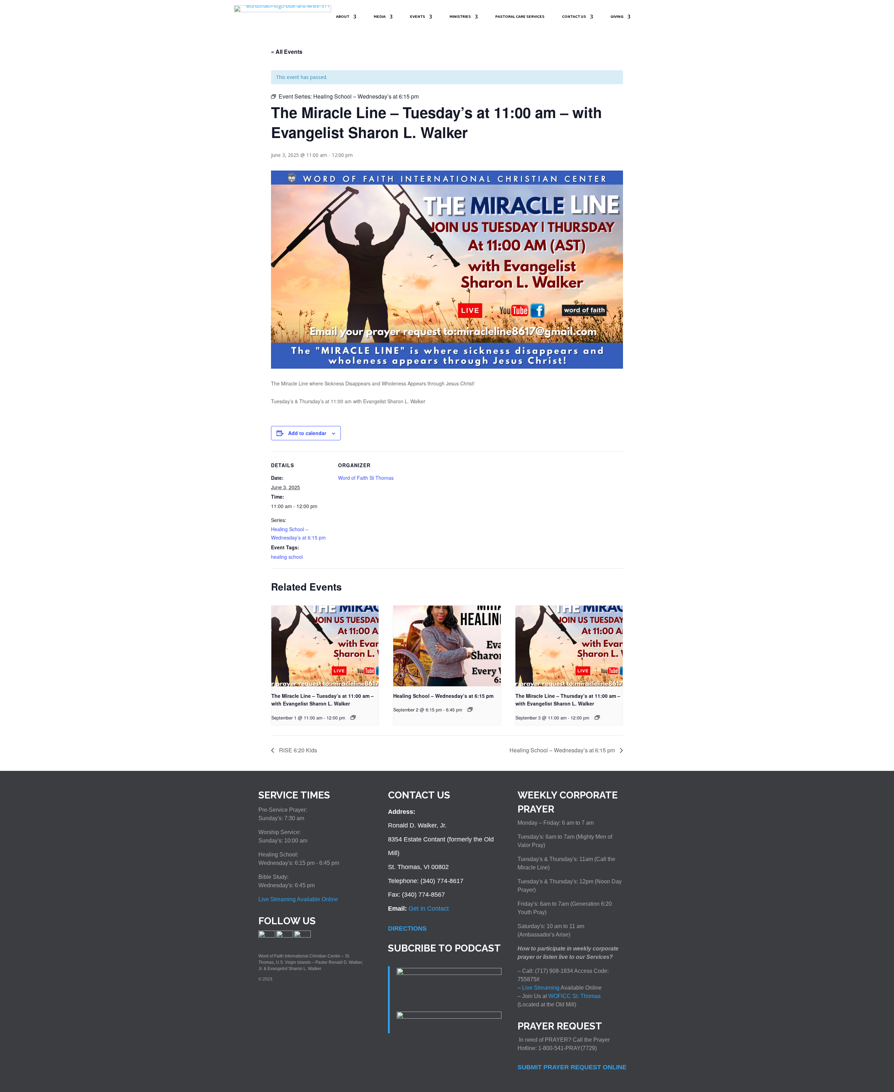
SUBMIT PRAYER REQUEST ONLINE (572, 1067)
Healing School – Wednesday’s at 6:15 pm (443, 695)
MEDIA (380, 17)
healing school (287, 556)
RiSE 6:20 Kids (297, 750)
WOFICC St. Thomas (574, 996)
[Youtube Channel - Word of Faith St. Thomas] (302, 936)
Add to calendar (307, 432)
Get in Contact (429, 908)
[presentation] (325, 646)
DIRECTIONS (407, 928)
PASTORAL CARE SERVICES (519, 17)
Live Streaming (540, 988)
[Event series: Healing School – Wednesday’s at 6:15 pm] (353, 717)
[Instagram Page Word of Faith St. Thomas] (284, 936)
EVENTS (417, 17)
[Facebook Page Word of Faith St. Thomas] (266, 936)
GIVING (616, 17)
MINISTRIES (460, 17)
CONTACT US (574, 17)
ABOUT (342, 17)
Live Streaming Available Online (298, 899)
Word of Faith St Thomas (366, 477)
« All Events (286, 52)
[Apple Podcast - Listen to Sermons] (449, 972)
